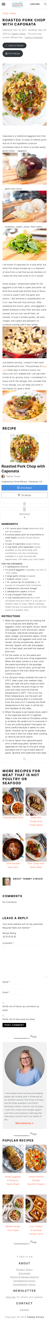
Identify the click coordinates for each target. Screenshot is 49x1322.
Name (6, 982)
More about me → (24, 1123)
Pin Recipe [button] (26, 495)
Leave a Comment (34, 37)
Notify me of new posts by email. (19, 1019)
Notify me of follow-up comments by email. (21, 1008)
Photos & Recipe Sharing (24, 1277)
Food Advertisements (21, 1038)
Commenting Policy (24, 1281)
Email (6, 992)
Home (5, 13)
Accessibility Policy (24, 1284)
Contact (24, 1309)
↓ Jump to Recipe (14, 45)
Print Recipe (14, 53)
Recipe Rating (9, 933)
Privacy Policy (24, 1269)
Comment (8, 943)
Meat (13, 13)
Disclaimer (25, 1273)
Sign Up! (11, 1297)
